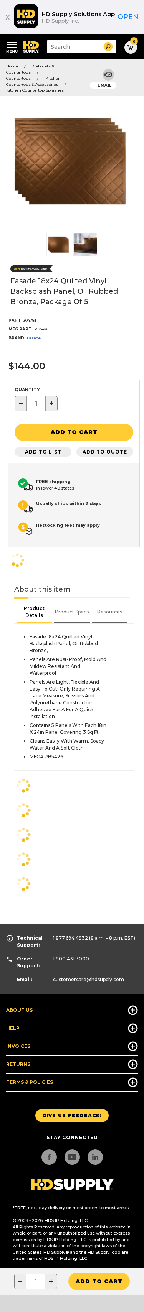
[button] (108, 46)
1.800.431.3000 (71, 959)
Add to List (43, 452)
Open (128, 17)
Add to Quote (105, 452)
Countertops (18, 78)
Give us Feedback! (72, 1115)
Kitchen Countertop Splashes (35, 90)
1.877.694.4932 (70, 938)
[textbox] (36, 403)
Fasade (34, 337)
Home (12, 66)
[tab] (34, 612)
